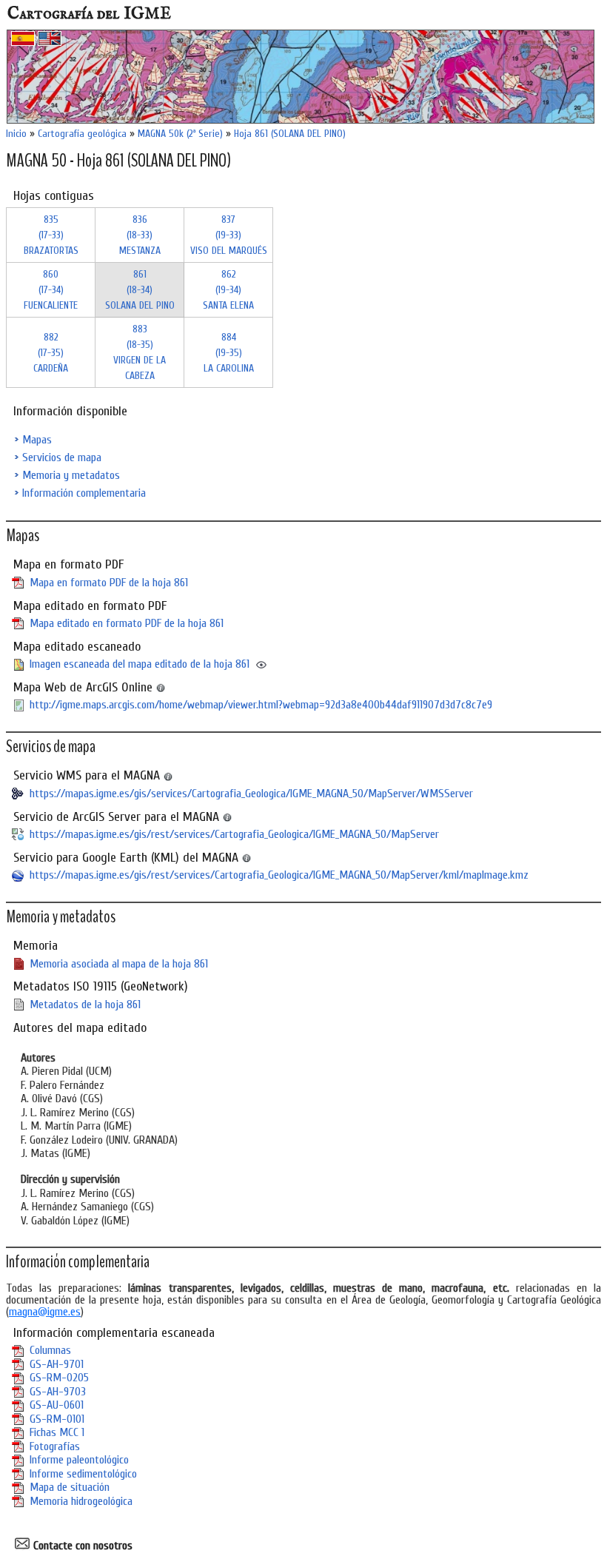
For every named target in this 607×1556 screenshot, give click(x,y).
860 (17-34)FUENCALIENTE (51, 290)
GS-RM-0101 (57, 1419)
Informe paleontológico (79, 1459)
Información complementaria (84, 493)
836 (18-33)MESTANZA (140, 235)
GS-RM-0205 (59, 1377)
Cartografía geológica (82, 133)
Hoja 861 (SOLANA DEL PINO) (290, 133)
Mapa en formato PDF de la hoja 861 (109, 582)
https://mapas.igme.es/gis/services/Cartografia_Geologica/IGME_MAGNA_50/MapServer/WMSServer (251, 793)
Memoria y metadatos (71, 475)
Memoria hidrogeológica (81, 1501)
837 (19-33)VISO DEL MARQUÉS (228, 235)
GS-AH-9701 (57, 1364)
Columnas (50, 1350)
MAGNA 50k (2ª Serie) (180, 133)
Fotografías (55, 1446)
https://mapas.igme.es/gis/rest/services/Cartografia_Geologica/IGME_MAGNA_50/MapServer (234, 834)
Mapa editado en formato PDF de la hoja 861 (127, 623)
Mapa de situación (70, 1487)
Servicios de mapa (61, 457)
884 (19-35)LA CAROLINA (229, 353)
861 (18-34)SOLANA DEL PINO (140, 290)
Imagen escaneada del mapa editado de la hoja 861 (139, 664)
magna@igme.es (45, 1311)
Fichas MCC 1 (57, 1432)
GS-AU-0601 (57, 1405)
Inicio (16, 133)
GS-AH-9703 (58, 1391)
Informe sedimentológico (83, 1473)
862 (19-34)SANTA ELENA (228, 290)
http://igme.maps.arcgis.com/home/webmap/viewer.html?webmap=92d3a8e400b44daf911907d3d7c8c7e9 (261, 704)
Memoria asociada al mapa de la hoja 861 (119, 963)
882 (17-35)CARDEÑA (50, 353)
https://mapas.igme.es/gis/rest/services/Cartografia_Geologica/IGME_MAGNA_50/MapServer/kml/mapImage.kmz (279, 875)
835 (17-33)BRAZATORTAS (51, 235)
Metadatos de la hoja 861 (85, 1004)
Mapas (37, 439)
